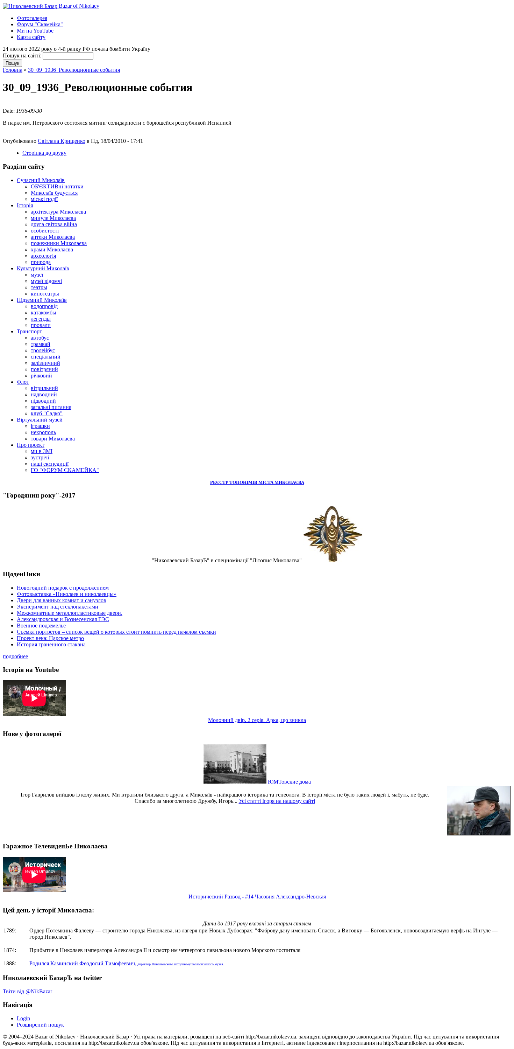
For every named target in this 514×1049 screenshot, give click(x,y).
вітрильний (44, 388)
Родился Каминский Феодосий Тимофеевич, (126, 963)
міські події (44, 199)
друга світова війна (54, 224)
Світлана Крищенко (61, 141)
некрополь (43, 432)
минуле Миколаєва (53, 218)
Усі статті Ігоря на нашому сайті (277, 801)
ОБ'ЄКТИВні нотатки (57, 186)
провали (41, 325)
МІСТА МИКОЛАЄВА (281, 482)
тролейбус (43, 350)
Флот (23, 382)
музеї (37, 275)
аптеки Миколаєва (53, 237)
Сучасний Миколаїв (41, 180)
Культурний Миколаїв (43, 268)
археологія (43, 256)
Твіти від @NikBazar (27, 991)
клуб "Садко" (47, 413)
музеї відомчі (46, 281)
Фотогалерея (32, 18)
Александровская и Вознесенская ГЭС (63, 619)
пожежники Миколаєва (59, 243)
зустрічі (40, 457)
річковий (41, 375)
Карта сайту (31, 37)
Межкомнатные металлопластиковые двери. (69, 613)
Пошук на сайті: (23, 55)
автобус (40, 338)
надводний (44, 394)
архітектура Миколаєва (58, 212)
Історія (25, 205)
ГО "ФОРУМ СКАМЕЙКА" (65, 470)
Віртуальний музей (40, 420)
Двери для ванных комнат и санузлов (61, 600)
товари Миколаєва (53, 439)
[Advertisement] (84, 103)
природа (41, 262)
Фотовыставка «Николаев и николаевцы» (66, 594)
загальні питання (51, 407)
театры (39, 287)
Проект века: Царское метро (50, 638)
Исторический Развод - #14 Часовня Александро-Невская (257, 896)
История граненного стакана (51, 644)
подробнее (15, 656)
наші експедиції (50, 464)
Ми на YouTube (35, 31)
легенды (41, 319)
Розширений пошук (40, 1025)
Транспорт (29, 331)
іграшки (40, 426)
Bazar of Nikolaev (78, 6)
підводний (43, 401)
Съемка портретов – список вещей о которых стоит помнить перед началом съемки (116, 632)
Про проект (30, 445)
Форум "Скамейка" (40, 24)
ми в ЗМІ (41, 451)
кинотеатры (45, 294)
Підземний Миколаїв (42, 300)
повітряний (44, 369)
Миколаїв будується (54, 193)
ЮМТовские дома (288, 782)
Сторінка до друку (44, 153)
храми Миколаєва (52, 249)
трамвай (40, 344)
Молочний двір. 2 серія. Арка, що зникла (257, 720)
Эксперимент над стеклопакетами (57, 607)
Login (23, 1018)
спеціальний (45, 357)
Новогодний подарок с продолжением (63, 588)
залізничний (45, 363)
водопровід (44, 306)
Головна (12, 70)
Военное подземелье (41, 625)
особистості (45, 231)
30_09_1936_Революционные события (74, 70)
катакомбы (43, 312)
